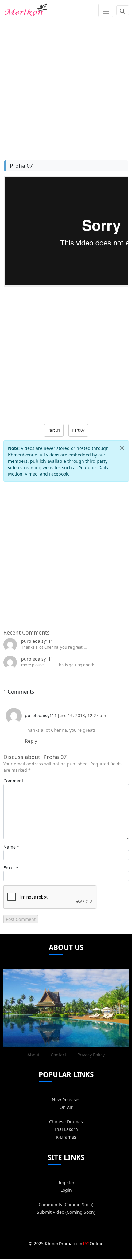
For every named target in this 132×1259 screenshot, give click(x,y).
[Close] (122, 448)
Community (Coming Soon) (66, 1204)
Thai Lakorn (66, 1129)
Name (9, 847)
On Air (66, 1107)
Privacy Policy (91, 1055)
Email (9, 868)
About (33, 1055)
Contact (58, 1055)
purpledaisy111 (37, 641)
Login (66, 1190)
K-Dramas (66, 1137)
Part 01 (53, 430)
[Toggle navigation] (105, 10)
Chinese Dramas (66, 1122)
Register (66, 1182)
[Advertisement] (66, 86)
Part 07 (78, 430)
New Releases (66, 1100)
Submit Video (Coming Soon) (66, 1212)
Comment (13, 781)
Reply (31, 741)
